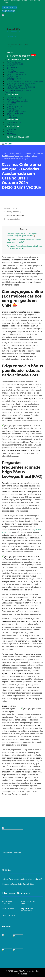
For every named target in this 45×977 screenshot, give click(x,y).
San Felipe (11, 135)
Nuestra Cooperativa (18, 59)
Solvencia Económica (18, 137)
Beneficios (12, 119)
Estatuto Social (8, 908)
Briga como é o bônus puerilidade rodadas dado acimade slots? (24, 240)
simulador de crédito (21, 55)
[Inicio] (7, 144)
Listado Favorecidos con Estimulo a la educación (22, 879)
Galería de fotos (8, 915)
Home (4, 153)
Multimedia (12, 117)
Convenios (11, 124)
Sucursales (13, 126)
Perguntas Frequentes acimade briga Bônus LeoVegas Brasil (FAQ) (24, 247)
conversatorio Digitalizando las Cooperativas (19, 91)
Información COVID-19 (7, 902)
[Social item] (3, 5)
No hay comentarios (12, 219)
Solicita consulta (13, 31)
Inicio (9, 53)
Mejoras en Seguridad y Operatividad (18, 884)
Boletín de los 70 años (28, 902)
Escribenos (11, 36)
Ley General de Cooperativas (27, 909)
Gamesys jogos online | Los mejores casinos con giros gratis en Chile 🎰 (22, 234)
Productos (13, 94)
